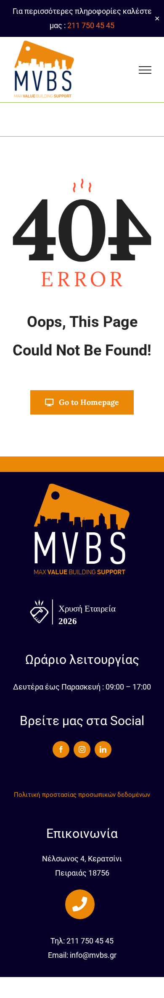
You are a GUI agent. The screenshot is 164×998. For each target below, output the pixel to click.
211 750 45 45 (90, 25)
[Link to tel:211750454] (80, 904)
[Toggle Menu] (145, 70)
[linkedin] (103, 749)
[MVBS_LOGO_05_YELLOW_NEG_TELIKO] (82, 485)
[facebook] (61, 749)
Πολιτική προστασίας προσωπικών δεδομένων (82, 794)
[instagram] (82, 749)
